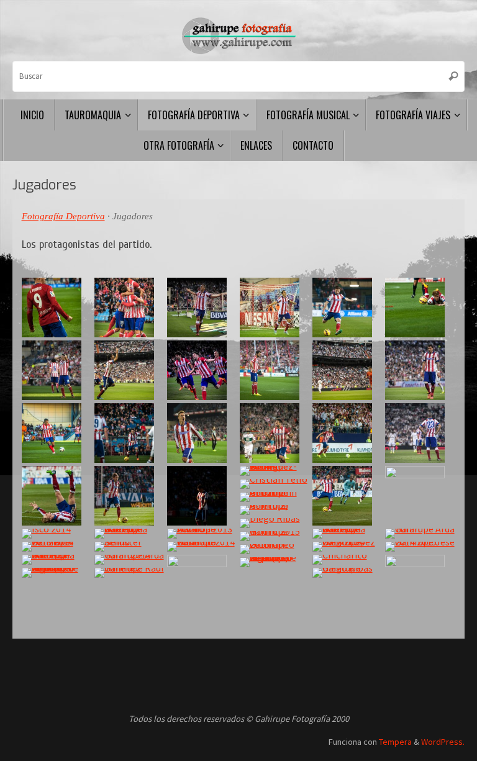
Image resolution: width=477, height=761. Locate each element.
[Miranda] (420, 433)
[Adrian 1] (274, 370)
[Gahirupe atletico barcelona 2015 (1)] (129, 534)
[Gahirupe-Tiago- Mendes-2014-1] (129, 370)
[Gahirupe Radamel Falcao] (56, 433)
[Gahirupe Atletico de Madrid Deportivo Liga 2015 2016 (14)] (274, 562)
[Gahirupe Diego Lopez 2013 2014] (347, 547)
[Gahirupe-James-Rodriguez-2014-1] (274, 471)
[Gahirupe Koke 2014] (129, 433)
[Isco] (56, 534)
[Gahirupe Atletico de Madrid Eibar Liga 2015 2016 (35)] (420, 496)
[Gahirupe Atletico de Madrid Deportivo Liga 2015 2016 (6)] (56, 573)
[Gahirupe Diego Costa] (274, 433)
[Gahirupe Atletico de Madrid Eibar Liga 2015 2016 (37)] (420, 584)
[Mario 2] (420, 370)
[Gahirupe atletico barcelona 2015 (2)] (56, 307)
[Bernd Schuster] (129, 547)
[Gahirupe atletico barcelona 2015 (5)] (347, 534)
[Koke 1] (56, 370)
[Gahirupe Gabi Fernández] (347, 307)
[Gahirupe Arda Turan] (420, 534)
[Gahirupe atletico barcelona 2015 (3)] (56, 560)
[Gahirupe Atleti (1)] (202, 433)
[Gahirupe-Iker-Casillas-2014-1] (347, 370)
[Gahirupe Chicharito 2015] (274, 549)
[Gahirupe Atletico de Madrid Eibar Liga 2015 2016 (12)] (202, 584)
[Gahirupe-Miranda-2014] (202, 307)
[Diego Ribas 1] (274, 523)
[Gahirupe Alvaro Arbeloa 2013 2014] (202, 534)
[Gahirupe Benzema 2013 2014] (56, 547)
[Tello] (274, 484)
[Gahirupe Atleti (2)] (274, 510)
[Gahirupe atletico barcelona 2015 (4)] (347, 433)
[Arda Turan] (129, 307)
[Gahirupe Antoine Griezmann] (274, 497)
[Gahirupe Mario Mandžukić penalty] (347, 496)
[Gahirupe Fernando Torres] (56, 496)
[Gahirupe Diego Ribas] (347, 573)
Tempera (395, 741)
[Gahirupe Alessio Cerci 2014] (129, 496)
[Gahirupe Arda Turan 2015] (129, 560)
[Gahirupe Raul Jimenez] (129, 573)
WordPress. (443, 741)
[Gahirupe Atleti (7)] (202, 496)
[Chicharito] (347, 560)
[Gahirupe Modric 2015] (274, 536)
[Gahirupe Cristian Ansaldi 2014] (420, 307)
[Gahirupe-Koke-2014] (274, 307)
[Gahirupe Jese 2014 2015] (420, 547)
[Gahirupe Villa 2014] (202, 370)
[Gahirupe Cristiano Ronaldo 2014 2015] (202, 547)
